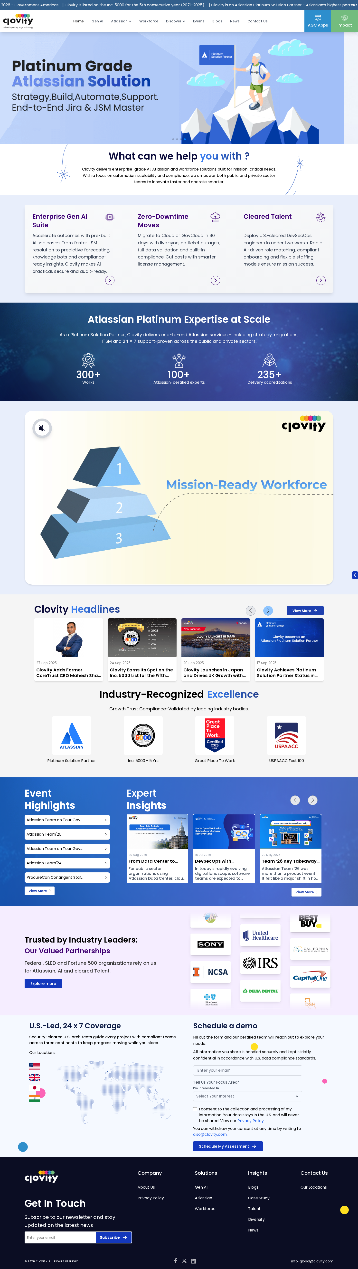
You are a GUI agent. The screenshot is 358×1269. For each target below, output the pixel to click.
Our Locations (314, 1187)
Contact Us (257, 21)
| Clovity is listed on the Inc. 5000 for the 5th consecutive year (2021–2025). (71, 5)
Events (199, 21)
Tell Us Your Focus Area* (216, 1082)
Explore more (43, 983)
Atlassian (203, 1198)
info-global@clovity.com (312, 1261)
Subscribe (110, 1237)
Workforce (148, 21)
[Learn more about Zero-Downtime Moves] (215, 280)
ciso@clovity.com (210, 1134)
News (235, 21)
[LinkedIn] (194, 1261)
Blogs (217, 21)
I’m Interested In (206, 1088)
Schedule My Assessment (224, 1146)
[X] (184, 1261)
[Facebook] (175, 1261)
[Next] (268, 611)
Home (78, 21)
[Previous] (250, 611)
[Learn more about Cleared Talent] (321, 280)
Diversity (256, 1219)
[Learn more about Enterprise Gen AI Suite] (109, 280)
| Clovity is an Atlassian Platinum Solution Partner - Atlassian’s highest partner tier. (225, 5)
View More (301, 610)
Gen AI (97, 21)
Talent (254, 1209)
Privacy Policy (250, 1121)
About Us (146, 1187)
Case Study (259, 1198)
